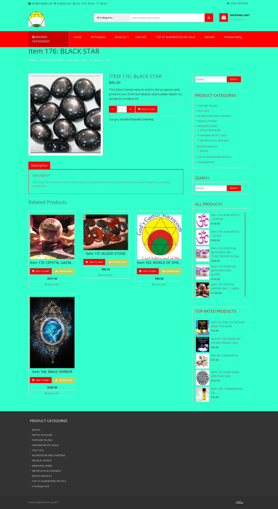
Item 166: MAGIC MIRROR (52, 372)
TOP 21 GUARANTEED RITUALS (175, 37)
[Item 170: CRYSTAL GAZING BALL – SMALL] (52, 237)
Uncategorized (205, 162)
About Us (120, 37)
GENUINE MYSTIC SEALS (213, 135)
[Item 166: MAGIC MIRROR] (52, 332)
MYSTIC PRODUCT (207, 146)
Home (77, 37)
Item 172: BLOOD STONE (106, 254)
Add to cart (148, 109)
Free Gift (141, 37)
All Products (98, 37)
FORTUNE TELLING (207, 105)
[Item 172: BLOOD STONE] (105, 232)
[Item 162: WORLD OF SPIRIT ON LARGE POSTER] (159, 237)
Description (39, 165)
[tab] (39, 165)
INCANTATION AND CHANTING (58, 60)
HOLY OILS (203, 110)
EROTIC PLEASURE (210, 130)
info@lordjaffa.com (42, 3)
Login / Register (239, 3)
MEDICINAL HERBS (207, 126)
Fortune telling (233, 37)
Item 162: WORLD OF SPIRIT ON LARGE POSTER (159, 263)
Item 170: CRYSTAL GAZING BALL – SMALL (52, 263)
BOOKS (204, 151)
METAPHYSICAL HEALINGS (214, 140)
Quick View (53, 284)
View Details (65, 271)
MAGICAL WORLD (207, 121)
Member (209, 37)
